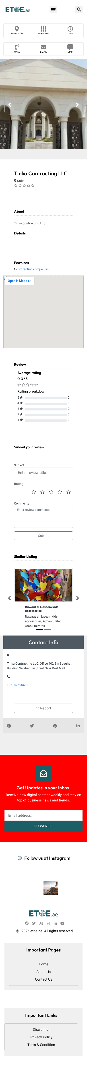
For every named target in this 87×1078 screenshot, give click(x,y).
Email (43, 52)
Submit (43, 535)
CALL (17, 52)
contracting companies (32, 269)
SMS (70, 52)
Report (45, 708)
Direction (17, 33)
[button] (53, 9)
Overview (43, 33)
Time (70, 33)
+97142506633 (17, 685)
